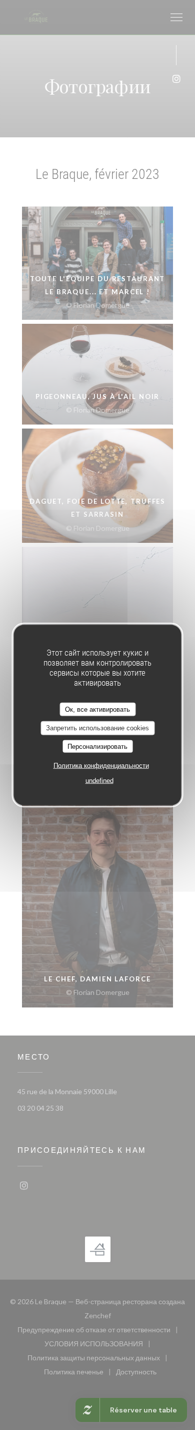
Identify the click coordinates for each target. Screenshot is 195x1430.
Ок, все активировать (97, 709)
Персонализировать (98, 746)
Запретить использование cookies (97, 728)
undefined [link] (100, 780)
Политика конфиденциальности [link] (101, 765)
